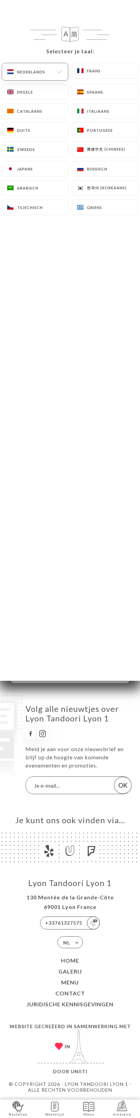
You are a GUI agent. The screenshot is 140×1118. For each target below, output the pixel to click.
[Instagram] (42, 734)
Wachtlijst (55, 1114)
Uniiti (79, 1071)
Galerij (70, 971)
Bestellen (18, 1114)
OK (122, 785)
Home (70, 960)
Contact (70, 993)
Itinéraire (122, 1114)
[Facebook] (30, 734)
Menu (70, 982)
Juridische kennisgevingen (70, 1004)
